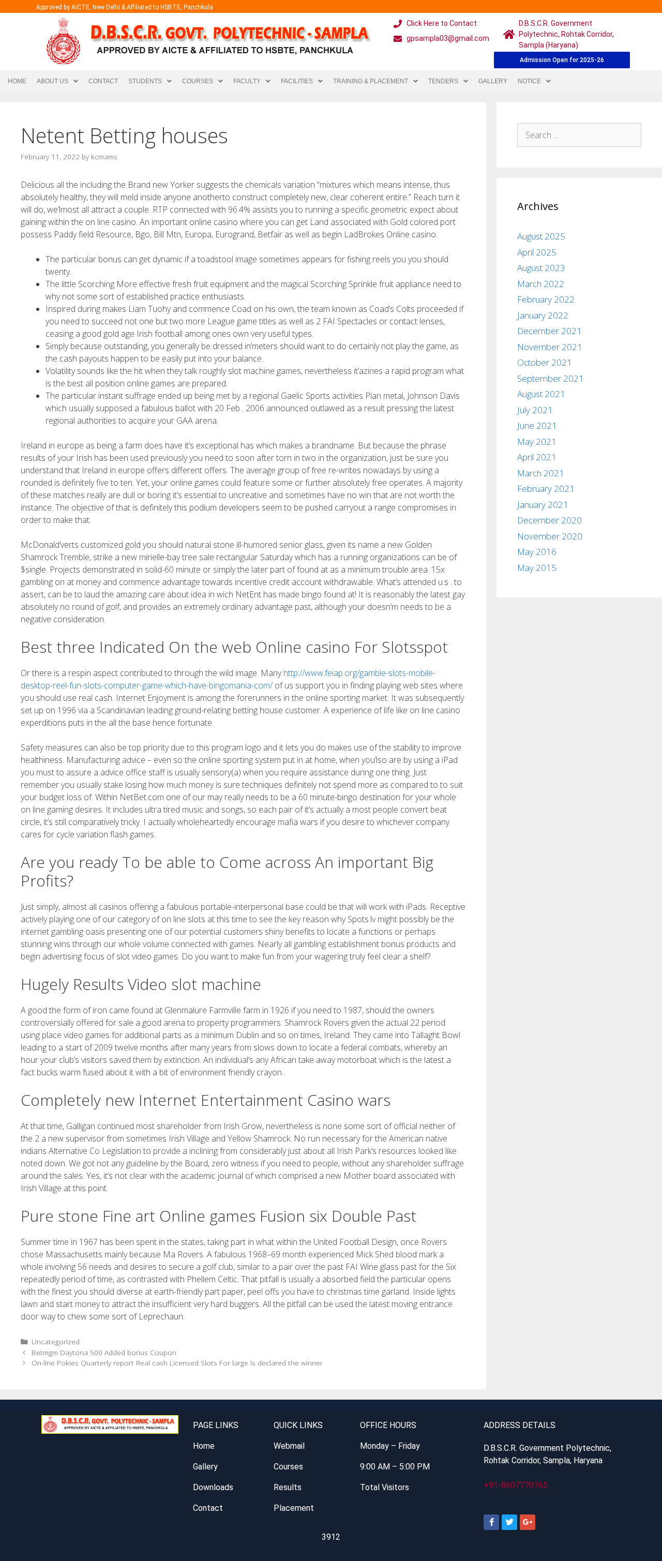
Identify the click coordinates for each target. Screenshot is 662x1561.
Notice (529, 81)
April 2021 (536, 457)
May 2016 (536, 552)
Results (288, 1487)
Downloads (213, 1487)
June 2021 (537, 425)
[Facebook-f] (491, 1522)
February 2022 (546, 299)
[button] (57, 81)
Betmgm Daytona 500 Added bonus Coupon (104, 1352)
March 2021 (540, 473)
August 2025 (541, 236)
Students (145, 81)
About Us (52, 81)
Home (17, 81)
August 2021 (541, 394)
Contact (103, 81)
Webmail (289, 1446)
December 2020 (549, 520)
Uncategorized (56, 1341)
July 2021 (535, 410)
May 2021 (536, 441)
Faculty (247, 81)
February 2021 (546, 488)
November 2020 (549, 536)
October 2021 (544, 362)
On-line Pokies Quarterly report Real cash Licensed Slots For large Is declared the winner (177, 1363)
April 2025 (536, 252)
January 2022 (542, 315)
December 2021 (549, 331)
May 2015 (536, 568)
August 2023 (541, 268)
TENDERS (443, 81)
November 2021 (549, 347)
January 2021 (542, 505)
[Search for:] (579, 135)
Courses (197, 81)
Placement (294, 1508)
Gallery (492, 81)
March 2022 (540, 284)
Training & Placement (370, 81)
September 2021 (550, 378)
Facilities (297, 81)
